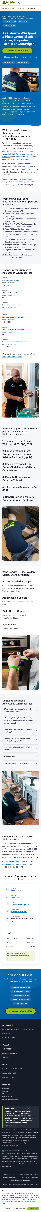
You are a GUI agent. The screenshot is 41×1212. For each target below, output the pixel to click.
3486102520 (19, 114)
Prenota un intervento (19, 912)
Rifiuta (8, 1209)
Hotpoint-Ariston (20, 154)
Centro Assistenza (8, 8)
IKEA (31, 167)
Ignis (35, 154)
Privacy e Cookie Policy (10, 1099)
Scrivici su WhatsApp (19, 898)
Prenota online (22, 62)
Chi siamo (5, 1089)
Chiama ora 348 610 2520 (18, 51)
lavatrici (15, 182)
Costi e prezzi (7, 1096)
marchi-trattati (21, 8)
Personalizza (20, 1209)
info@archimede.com (22, 1180)
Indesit (10, 154)
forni (22, 182)
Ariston (30, 154)
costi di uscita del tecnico (12, 357)
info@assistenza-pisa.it (11, 864)
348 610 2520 (16, 890)
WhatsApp (9, 62)
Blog (3, 1094)
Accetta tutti (33, 1209)
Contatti (5, 1091)
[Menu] (37, 3)
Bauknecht (6, 157)
